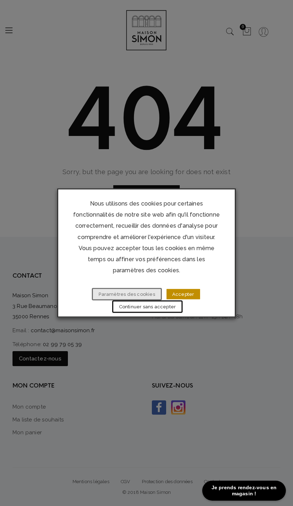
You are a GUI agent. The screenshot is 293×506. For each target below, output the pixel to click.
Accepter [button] (183, 294)
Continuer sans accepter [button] (147, 306)
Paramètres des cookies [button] (127, 294)
